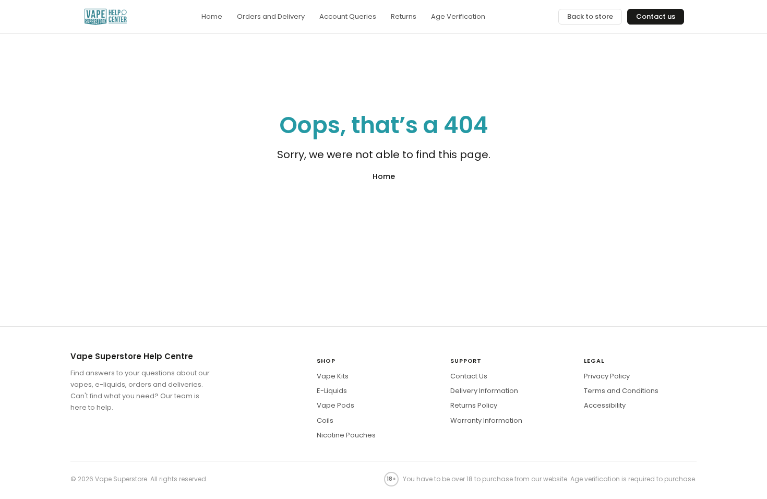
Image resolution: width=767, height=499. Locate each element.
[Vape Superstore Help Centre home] (105, 16)
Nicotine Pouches (346, 435)
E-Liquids (332, 391)
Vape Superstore (121, 478)
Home (211, 16)
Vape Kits (333, 376)
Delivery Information (484, 391)
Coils (325, 420)
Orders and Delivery (271, 16)
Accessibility (605, 405)
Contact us (655, 16)
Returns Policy (473, 405)
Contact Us (468, 376)
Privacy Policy (607, 376)
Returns (403, 16)
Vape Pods (335, 405)
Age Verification (458, 16)
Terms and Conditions (621, 391)
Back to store (590, 16)
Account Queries (347, 16)
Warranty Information (486, 420)
